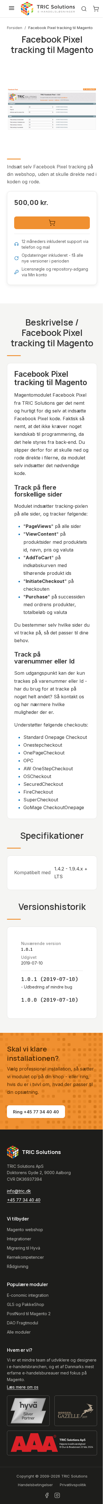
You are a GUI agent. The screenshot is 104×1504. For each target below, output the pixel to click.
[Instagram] (57, 1495)
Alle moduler (19, 1332)
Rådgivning (17, 1266)
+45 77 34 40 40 (23, 1200)
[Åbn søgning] (84, 9)
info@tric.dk (19, 1191)
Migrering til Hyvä (23, 1248)
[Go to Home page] (48, 9)
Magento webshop (25, 1229)
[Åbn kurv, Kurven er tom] (96, 8)
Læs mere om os (22, 1387)
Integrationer (19, 1238)
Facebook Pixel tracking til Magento (60, 27)
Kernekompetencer (25, 1257)
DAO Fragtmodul (22, 1322)
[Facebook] (47, 1495)
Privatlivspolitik (73, 1484)
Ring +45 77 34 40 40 (36, 1112)
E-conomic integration (28, 1295)
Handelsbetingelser (35, 1484)
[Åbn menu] (11, 8)
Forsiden (14, 27)
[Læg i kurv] (52, 222)
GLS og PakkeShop (25, 1304)
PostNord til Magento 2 (29, 1313)
